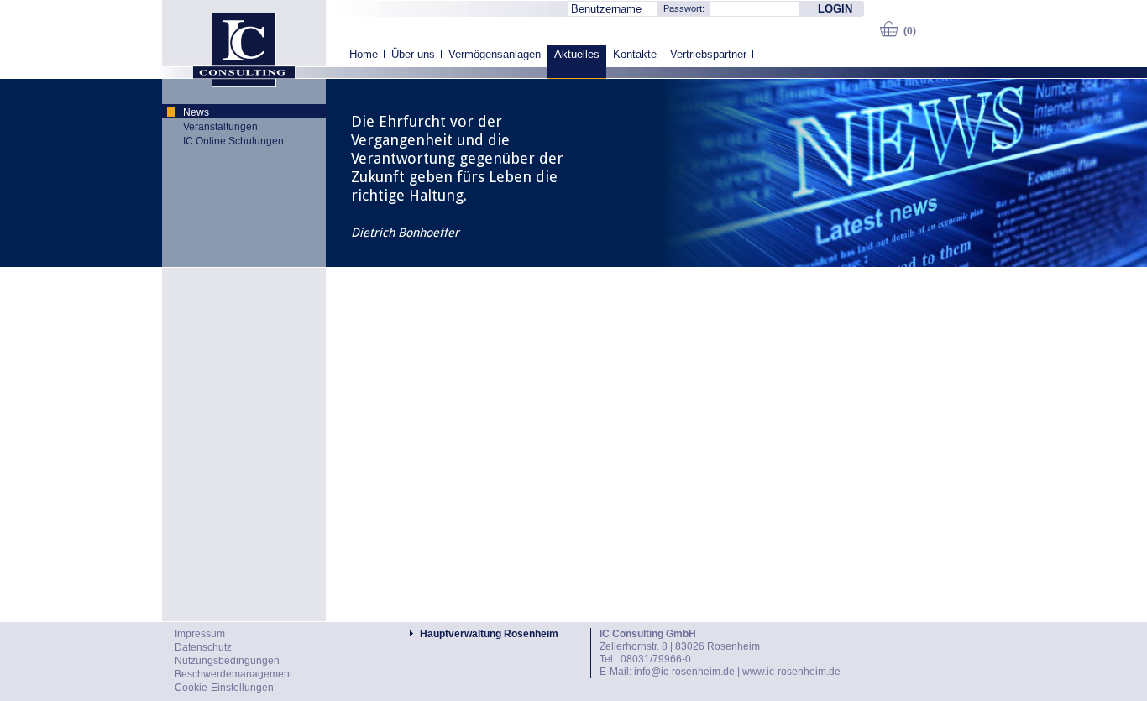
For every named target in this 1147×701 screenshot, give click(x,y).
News (196, 112)
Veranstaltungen (220, 127)
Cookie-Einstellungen (224, 687)
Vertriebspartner (708, 54)
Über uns (413, 54)
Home (363, 54)
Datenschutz (203, 647)
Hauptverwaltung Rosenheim (489, 634)
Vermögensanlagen (494, 54)
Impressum (200, 634)
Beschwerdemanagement (233, 674)
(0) (909, 31)
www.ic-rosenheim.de (791, 671)
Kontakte (635, 54)
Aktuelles (577, 54)
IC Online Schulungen (233, 141)
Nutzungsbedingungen (227, 661)
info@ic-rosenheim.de (684, 671)
